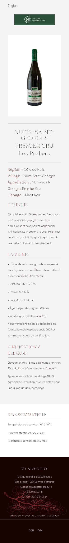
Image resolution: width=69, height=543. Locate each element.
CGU (31, 530)
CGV (40, 530)
